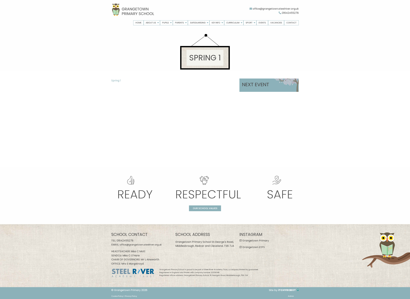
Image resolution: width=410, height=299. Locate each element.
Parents (179, 22)
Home (138, 22)
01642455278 (290, 13)
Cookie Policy (117, 296)
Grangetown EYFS (253, 247)
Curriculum (232, 22)
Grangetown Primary (255, 240)
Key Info (216, 22)
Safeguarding (197, 22)
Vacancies (276, 22)
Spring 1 (116, 80)
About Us (151, 22)
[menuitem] (138, 22)
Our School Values (205, 208)
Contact (291, 22)
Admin (291, 296)
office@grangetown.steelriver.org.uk (275, 9)
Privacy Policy (131, 296)
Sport (249, 22)
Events (262, 22)
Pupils (165, 22)
